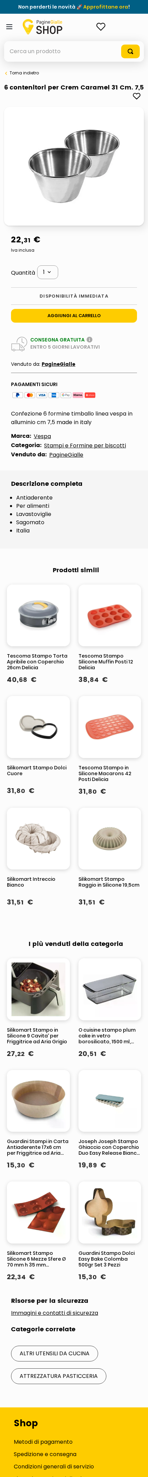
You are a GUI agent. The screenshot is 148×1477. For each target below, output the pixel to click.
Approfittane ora (105, 6)
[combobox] (74, 51)
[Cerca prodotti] (130, 51)
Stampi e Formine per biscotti (85, 445)
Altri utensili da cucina (54, 1353)
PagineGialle (58, 364)
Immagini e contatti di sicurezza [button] (54, 1313)
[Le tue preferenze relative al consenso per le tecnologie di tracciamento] (135, 1465)
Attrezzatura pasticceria (59, 1376)
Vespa (42, 436)
